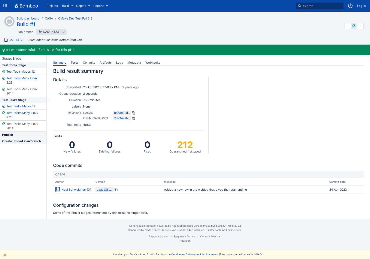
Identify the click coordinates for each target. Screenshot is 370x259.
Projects (52, 5)
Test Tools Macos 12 (20, 71)
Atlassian (185, 240)
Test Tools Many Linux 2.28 (21, 80)
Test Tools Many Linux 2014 (21, 91)
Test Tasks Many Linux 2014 (22, 126)
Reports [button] (98, 5)
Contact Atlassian (210, 236)
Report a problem (159, 236)
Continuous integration (142, 225)
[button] (5, 5)
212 (185, 146)
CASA (49, 18)
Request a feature (184, 236)
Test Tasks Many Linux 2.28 (22, 115)
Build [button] (65, 5)
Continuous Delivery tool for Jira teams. (194, 254)
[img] (133, 113)
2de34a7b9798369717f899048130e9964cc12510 (122, 118)
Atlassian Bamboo (182, 225)
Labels (76, 106)
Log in (361, 5)
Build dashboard (28, 18)
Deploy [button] (81, 5)
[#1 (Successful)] (354, 26)
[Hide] (48, 100)
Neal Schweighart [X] (76, 189)
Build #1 (26, 24)
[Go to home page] (26, 5)
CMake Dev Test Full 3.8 (75, 18)
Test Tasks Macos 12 (21, 106)
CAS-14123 (16, 40)
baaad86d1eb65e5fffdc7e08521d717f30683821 (122, 113)
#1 (8, 50)
